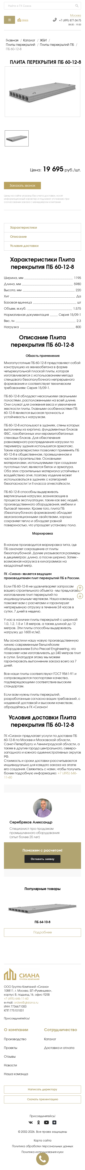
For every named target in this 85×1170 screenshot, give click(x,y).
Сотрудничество (60, 1030)
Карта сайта (42, 1140)
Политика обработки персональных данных (42, 1146)
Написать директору (42, 1089)
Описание (18, 236)
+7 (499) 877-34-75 (70, 20)
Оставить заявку (42, 859)
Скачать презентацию (42, 1099)
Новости (10, 1065)
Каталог (50, 1039)
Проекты (10, 1048)
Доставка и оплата (59, 1048)
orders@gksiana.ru (26, 1002)
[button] (75, 15)
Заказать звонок (22, 185)
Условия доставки (24, 245)
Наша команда (16, 1074)
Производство (15, 1039)
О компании (16, 1030)
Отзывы (10, 1056)
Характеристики (23, 227)
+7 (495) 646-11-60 (16, 998)
